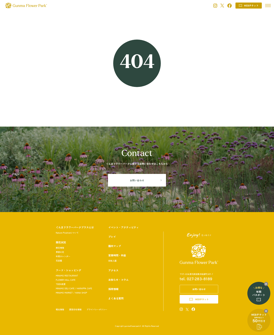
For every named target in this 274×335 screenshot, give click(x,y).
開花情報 (60, 247)
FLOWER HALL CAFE (65, 279)
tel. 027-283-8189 (196, 279)
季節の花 (60, 252)
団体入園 (112, 260)
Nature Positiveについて (67, 232)
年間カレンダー (63, 256)
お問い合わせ (137, 180)
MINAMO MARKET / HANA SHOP (71, 292)
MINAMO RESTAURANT (67, 275)
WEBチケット (251, 5)
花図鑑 (59, 260)
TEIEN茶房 (60, 284)
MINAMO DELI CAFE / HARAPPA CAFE (74, 288)
